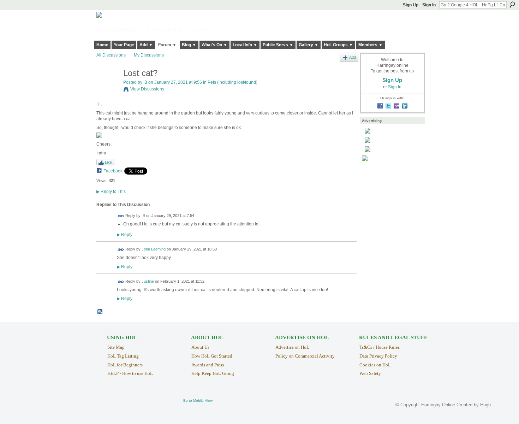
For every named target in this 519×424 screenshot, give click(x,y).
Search (512, 4)
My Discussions (149, 55)
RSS (100, 312)
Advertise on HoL (292, 347)
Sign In (429, 4)
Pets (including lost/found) (232, 82)
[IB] (107, 88)
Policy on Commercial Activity (305, 356)
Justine (148, 281)
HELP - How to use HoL (130, 373)
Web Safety (370, 373)
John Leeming (154, 249)
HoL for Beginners (125, 364)
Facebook (113, 171)
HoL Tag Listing (123, 356)
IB (145, 82)
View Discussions (147, 89)
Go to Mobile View (198, 400)
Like (108, 162)
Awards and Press (207, 364)
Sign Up (410, 4)
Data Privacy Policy (378, 356)
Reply (124, 234)
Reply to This (111, 191)
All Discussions (111, 55)
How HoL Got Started (211, 356)
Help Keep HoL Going (212, 373)
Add (352, 57)
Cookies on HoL (375, 364)
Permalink (121, 216)
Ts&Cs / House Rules (379, 347)
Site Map (116, 347)
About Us (200, 347)
